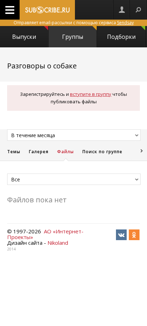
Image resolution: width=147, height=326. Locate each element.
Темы (13, 152)
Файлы (65, 152)
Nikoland (57, 242)
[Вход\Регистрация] (122, 10)
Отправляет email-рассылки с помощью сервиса (74, 23)
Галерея (39, 152)
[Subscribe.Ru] (47, 10)
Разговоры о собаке (42, 66)
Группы (72, 37)
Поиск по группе (102, 152)
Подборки (121, 37)
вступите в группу (90, 94)
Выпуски (24, 37)
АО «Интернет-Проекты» (45, 234)
